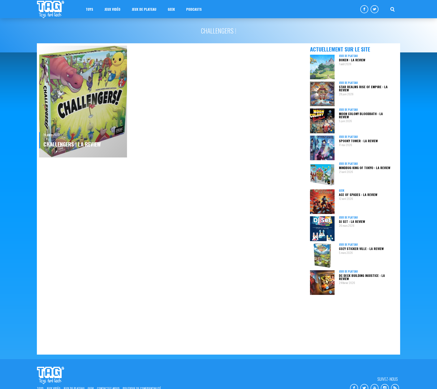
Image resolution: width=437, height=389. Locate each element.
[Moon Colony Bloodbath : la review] (322, 120)
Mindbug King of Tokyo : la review (364, 167)
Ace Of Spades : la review (358, 194)
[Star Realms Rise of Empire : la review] (322, 94)
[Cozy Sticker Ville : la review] (322, 255)
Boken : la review (352, 59)
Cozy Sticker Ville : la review (361, 248)
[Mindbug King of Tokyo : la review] (322, 174)
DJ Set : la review (352, 221)
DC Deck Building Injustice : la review (362, 277)
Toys (89, 9)
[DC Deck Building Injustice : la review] (322, 282)
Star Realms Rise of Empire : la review (363, 88)
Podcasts (194, 9)
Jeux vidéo (112, 9)
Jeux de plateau (144, 9)
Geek (171, 9)
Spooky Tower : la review (358, 140)
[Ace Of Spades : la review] (322, 201)
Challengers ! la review (72, 144)
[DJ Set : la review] (322, 228)
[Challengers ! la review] (83, 101)
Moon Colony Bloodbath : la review (361, 115)
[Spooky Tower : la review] (322, 148)
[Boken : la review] (322, 67)
